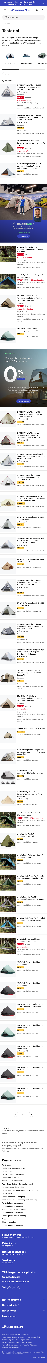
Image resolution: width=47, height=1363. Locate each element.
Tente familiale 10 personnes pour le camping (20, 1190)
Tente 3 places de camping (12, 1212)
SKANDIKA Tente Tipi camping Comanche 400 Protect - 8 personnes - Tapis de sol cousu (29, 435)
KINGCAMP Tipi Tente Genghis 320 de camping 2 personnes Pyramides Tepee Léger (31, 752)
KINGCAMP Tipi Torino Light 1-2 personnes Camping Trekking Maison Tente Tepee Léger (29, 166)
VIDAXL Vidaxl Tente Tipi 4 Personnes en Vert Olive (27, 835)
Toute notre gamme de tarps (13, 1168)
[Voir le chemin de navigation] (3, 24)
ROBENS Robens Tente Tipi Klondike (31, 729)
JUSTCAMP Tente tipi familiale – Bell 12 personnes (31, 963)
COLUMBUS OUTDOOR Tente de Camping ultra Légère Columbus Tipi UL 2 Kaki (31, 143)
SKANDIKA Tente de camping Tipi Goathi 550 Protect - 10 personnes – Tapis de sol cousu (31, 456)
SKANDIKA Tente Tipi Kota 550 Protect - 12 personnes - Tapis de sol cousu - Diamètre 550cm (31, 414)
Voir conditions (23, 401)
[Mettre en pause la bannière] (39, 3)
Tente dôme (7, 1171)
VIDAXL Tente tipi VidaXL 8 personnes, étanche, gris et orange (30, 898)
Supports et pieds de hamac (13, 1219)
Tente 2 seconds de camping (13, 1197)
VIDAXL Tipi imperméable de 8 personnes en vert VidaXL (29, 940)
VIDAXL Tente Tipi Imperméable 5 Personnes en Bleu (30, 856)
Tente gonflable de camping (13, 1174)
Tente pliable (7, 1193)
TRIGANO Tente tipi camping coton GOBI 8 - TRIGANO (31, 560)
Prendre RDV (23, 236)
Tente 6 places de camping (12, 1225)
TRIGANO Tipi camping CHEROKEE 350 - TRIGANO (30, 518)
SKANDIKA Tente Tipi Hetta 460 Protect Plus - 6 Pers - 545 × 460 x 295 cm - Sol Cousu (30, 117)
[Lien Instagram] (18, 1287)
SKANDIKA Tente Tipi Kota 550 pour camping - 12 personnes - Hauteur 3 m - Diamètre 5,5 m (31, 477)
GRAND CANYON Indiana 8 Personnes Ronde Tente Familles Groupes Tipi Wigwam (30, 298)
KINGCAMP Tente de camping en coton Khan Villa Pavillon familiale (30, 772)
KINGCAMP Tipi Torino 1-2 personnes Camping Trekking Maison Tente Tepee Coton (31, 794)
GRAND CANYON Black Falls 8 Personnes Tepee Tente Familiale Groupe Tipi (30, 673)
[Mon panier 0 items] (42, 10)
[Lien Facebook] (4, 1287)
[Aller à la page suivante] (31, 1114)
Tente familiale (26, 63)
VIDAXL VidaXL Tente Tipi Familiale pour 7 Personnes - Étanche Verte (30, 877)
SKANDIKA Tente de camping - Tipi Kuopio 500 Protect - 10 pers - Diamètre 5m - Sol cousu (30, 652)
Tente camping (10, 63)
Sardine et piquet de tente (12, 1181)
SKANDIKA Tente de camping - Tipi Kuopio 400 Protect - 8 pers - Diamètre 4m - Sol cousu (30, 540)
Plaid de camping (9, 1222)
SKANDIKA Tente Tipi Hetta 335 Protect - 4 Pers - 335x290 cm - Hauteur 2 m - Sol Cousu (29, 87)
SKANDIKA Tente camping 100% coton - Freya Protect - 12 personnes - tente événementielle (31, 498)
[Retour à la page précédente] (15, 1114)
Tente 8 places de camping (12, 1203)
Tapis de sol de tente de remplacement (17, 1184)
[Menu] (4, 10)
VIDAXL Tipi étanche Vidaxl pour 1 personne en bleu (30, 276)
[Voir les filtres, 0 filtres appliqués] (5, 74)
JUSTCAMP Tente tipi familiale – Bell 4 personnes (31, 1026)
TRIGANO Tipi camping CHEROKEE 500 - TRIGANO (30, 604)
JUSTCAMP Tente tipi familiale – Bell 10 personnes (31, 1068)
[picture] (8, 92)
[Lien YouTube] (13, 1287)
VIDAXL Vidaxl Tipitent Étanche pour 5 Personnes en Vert (31, 814)
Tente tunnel (7, 1165)
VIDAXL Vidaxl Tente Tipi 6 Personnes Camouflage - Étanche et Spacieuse (31, 249)
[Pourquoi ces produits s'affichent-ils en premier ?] (3, 81)
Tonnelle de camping (10, 1178)
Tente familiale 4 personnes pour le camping (19, 1200)
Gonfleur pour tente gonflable (14, 1209)
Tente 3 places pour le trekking (14, 1216)
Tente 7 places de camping (12, 1206)
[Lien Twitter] (8, 1287)
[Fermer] (43, 3)
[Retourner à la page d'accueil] (20, 10)
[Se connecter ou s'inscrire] (37, 10)
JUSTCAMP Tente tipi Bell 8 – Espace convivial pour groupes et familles (31, 330)
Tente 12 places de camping (13, 1187)
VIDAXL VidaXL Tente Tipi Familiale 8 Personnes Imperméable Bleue (31, 919)
